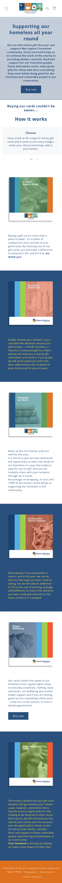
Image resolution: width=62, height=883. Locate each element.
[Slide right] (37, 159)
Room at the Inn (18, 868)
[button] (6, 8)
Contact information (33, 877)
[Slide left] (24, 159)
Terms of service (47, 872)
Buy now (31, 89)
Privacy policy (30, 872)
